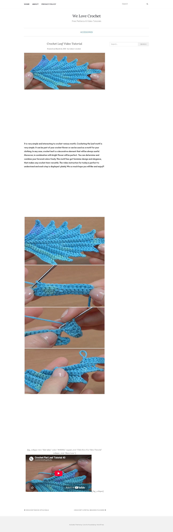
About (35, 4)
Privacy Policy (49, 4)
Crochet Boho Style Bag (37, 510)
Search (143, 44)
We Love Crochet (86, 16)
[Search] (147, 4)
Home (26, 4)
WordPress (100, 525)
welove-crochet (75, 49)
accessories (86, 32)
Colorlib (85, 525)
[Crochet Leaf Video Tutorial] (64, 71)
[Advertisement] (64, 117)
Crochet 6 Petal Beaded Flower (89, 510)
